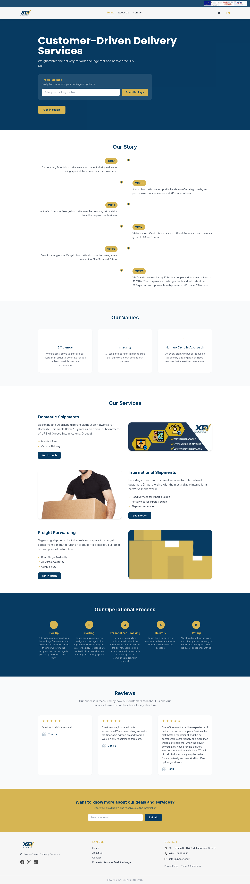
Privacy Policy (171, 866)
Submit (153, 817)
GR (219, 13)
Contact (137, 12)
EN (228, 13)
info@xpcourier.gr (179, 858)
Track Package (135, 92)
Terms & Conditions (191, 866)
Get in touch (51, 109)
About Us (123, 12)
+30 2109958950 (178, 853)
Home (110, 12)
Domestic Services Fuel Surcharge (111, 862)
